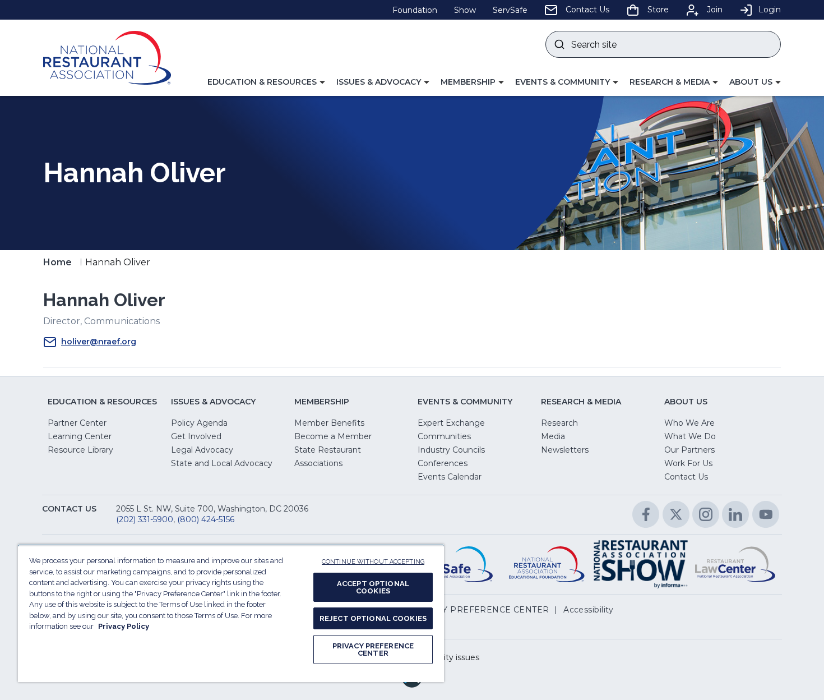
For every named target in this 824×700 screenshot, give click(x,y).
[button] (266, 82)
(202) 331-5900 (144, 519)
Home (57, 262)
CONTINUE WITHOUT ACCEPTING (373, 561)
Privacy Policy (123, 626)
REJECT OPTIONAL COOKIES (373, 618)
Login (769, 9)
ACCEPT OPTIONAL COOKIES (373, 587)
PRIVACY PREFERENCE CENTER (373, 649)
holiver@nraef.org (98, 342)
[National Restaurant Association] (107, 57)
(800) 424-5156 (205, 519)
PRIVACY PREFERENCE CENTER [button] (479, 610)
